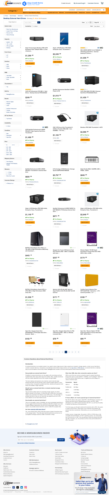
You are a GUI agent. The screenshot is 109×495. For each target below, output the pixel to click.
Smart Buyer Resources (8, 456)
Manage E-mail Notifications (61, 463)
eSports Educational (85, 471)
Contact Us (103, 12)
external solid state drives (38, 409)
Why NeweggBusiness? (8, 454)
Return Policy (32, 456)
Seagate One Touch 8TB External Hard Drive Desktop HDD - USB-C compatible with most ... (63, 251)
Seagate (8, 103)
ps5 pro (88, 9)
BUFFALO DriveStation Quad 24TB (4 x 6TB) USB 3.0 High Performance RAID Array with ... (35, 291)
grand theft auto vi (81, 9)
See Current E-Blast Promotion (26, 443)
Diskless (8, 47)
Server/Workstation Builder (71, 12)
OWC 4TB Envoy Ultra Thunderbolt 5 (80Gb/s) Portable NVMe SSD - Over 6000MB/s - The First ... (63, 128)
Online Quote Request (86, 465)
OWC (58, 138)
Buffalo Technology (10, 112)
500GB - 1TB (9, 42)
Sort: (91, 26)
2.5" (7, 55)
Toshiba (8, 110)
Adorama (31, 60)
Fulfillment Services (33, 464)
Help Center (32, 454)
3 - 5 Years (8, 174)
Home (6, 15)
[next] (75, 352)
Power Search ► (13, 22)
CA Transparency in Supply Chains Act (32, 492)
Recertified (8, 135)
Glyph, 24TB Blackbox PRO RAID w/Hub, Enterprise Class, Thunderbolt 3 (36, 209)
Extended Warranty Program (61, 472)
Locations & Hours (7, 458)
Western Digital (9, 101)
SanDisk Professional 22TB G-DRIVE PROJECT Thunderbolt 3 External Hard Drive (35, 170)
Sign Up (61, 440)
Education (5, 466)
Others (8, 68)
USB (7, 64)
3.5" (7, 57)
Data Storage (13, 15)
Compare (29, 66)
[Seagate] (73, 248)
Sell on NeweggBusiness (34, 462)
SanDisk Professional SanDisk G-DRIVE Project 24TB (63, 90)
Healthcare (5, 468)
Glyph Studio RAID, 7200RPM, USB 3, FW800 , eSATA (90, 169)
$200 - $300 (9, 154)
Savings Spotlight (84, 458)
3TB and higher (9, 46)
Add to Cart (29, 63)
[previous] (53, 352)
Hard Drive (20, 15)
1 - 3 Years (8, 172)
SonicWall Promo (95, 12)
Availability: (28, 26)
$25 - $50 (8, 149)
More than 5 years (10, 176)
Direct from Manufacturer (12, 29)
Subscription (84, 467)
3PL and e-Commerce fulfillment (36, 470)
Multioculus (31, 302)
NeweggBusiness (10, 94)
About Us (5, 452)
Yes (7, 86)
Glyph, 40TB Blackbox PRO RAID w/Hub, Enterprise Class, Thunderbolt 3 (91, 209)
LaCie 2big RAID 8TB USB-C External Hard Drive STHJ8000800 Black (90, 92)
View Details (84, 65)
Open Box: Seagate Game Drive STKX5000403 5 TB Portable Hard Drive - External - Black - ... (36, 332)
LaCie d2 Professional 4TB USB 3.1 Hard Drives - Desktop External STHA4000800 (36, 92)
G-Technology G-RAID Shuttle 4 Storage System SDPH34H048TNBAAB (64, 169)
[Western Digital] (100, 48)
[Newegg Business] (11, 483)
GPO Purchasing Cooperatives (62, 473)
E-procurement (84, 463)
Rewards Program (85, 460)
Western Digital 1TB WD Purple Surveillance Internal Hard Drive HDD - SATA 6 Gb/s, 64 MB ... (90, 251)
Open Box (8, 137)
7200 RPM (8, 75)
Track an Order (58, 454)
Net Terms (83, 452)
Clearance (88, 12)
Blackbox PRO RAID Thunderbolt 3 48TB (91, 127)
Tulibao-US (59, 302)
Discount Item (9, 33)
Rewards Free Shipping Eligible (11, 164)
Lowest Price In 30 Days (12, 31)
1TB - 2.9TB (9, 44)
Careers (5, 460)
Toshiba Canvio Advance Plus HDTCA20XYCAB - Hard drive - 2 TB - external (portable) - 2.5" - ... (90, 291)
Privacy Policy (18, 492)
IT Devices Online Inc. (61, 100)
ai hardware (72, 9)
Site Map (83, 462)
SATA (7, 66)
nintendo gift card (96, 9)
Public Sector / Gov (7, 470)
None (7, 79)
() (86, 47)
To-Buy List (83, 456)
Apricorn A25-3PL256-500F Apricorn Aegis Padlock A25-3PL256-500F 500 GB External (64, 291)
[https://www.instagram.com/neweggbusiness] (25, 487)
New (7, 133)
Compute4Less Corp (61, 180)
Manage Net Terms (59, 460)
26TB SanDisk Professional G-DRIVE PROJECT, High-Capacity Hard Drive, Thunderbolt (35, 131)
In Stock (8, 126)
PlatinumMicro (60, 262)
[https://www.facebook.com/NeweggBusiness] (13, 487)
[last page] (78, 352)
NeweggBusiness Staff (32, 424)
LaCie (7, 105)
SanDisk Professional (11, 108)
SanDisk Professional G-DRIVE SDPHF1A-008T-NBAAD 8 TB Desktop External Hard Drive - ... (64, 209)
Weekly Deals (82, 12)
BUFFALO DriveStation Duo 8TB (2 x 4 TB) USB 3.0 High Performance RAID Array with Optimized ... (36, 249)
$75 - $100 (8, 151)
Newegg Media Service (86, 469)
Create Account (65, 3)
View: (83, 22)
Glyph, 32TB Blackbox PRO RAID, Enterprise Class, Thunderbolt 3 (62, 48)
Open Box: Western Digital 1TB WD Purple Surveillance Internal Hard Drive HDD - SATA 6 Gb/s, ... (90, 332)
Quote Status (58, 458)
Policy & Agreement (7, 492)
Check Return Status (59, 462)
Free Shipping (9, 161)
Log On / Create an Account (61, 452)
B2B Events (61, 12)
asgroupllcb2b (87, 302)
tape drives (74, 368)
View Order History (59, 456)
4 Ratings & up (9, 183)
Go (38, 22)
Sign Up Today (102, 492)
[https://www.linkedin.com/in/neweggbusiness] (21, 487)
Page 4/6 (96, 22)
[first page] (50, 352)
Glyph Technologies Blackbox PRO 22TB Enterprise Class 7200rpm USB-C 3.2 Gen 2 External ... (36, 49)
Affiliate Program (59, 470)
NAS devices (81, 368)
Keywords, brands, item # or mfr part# (38, 9)
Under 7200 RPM (10, 77)
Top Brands (9, 118)
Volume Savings (10, 34)
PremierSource (87, 63)
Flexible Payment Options (86, 454)
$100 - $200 (9, 152)
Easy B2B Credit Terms (53, 12)
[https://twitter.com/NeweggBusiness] (17, 487)
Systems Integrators (7, 475)
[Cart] (102, 3)
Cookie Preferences (47, 492)
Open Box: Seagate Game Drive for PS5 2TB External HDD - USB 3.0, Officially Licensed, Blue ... (63, 332)
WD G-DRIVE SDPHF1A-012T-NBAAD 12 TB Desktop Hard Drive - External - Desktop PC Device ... (91, 51)
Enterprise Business (7, 473)
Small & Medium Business (9, 472)
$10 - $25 (8, 147)
